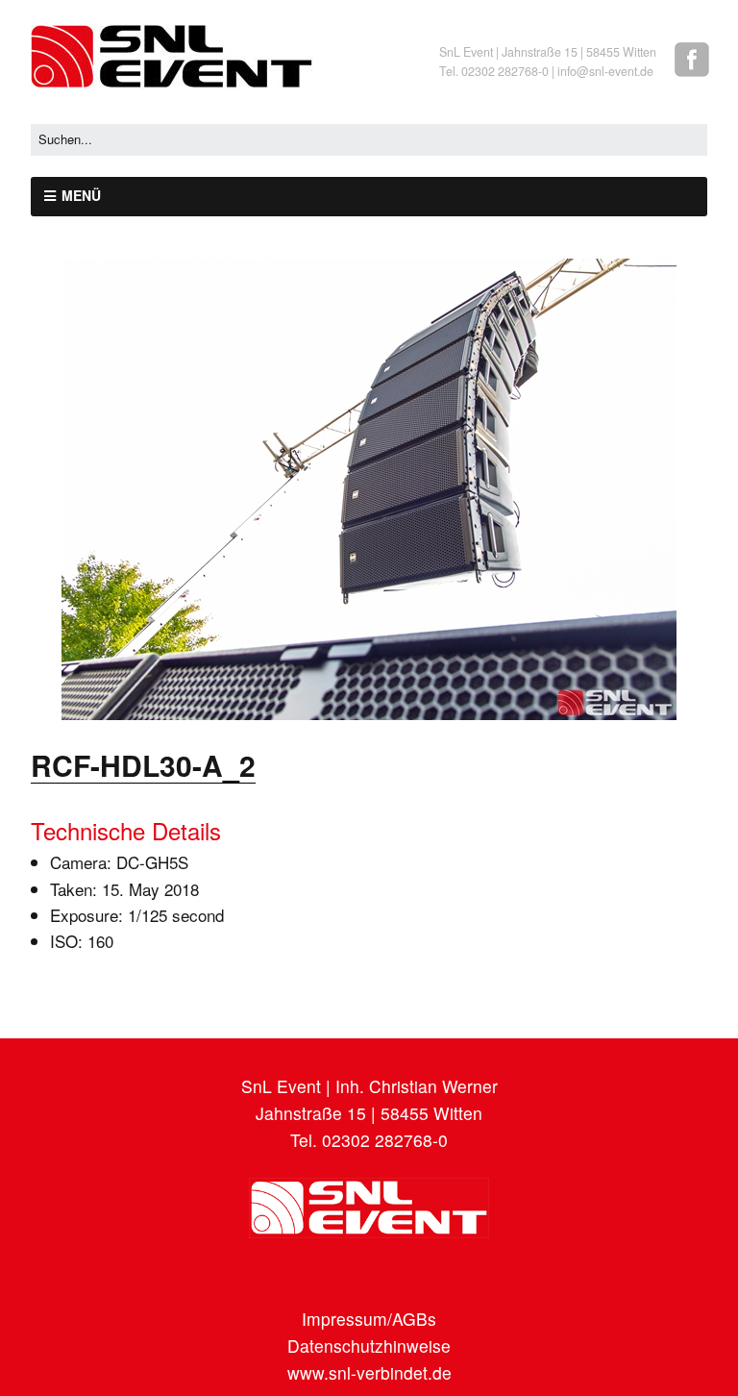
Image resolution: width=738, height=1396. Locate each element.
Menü (81, 195)
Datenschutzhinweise (369, 1346)
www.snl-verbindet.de (369, 1372)
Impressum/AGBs (369, 1319)
